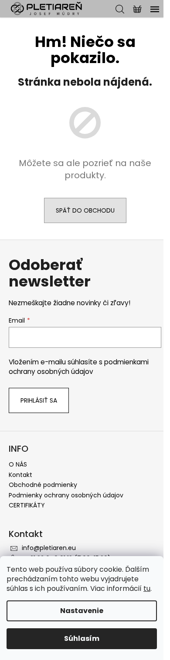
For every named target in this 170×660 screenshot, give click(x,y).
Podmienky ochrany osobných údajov (66, 495)
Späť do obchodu (85, 210)
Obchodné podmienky (43, 484)
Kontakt (20, 474)
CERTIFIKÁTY (27, 505)
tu (146, 588)
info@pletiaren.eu (49, 547)
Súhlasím (81, 638)
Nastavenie (81, 611)
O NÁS (18, 464)
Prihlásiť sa (38, 400)
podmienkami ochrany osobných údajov (79, 366)
